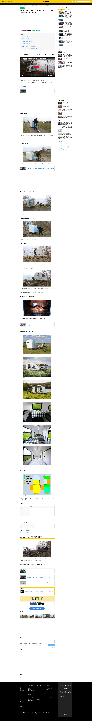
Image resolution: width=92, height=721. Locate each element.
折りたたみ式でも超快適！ (27, 41)
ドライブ (38, 688)
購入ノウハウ (30, 688)
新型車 (63, 149)
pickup (63, 151)
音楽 (20, 701)
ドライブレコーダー (48, 687)
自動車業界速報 (22, 690)
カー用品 (39, 3)
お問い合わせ (45, 712)
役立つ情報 (29, 694)
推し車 (70, 149)
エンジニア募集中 (34, 713)
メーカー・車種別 (58, 3)
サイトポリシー (28, 712)
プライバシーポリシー (34, 712)
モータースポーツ (48, 3)
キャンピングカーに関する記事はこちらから (30, 48)
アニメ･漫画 (21, 700)
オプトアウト (40, 712)
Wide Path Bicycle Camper (24, 532)
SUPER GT (30, 699)
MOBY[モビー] (21, 5)
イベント (53, 3)
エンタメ (43, 3)
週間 (61, 9)
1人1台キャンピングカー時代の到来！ (29, 46)
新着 (20, 677)
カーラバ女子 (60, 143)
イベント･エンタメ (22, 689)
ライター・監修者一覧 (23, 713)
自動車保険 (29, 689)
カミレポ (38, 699)
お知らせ (49, 712)
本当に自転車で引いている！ (28, 38)
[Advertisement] (37, 21)
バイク (67, 147)
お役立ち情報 (30, 3)
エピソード (65, 145)
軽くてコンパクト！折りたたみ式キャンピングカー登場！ (32, 36)
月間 (68, 9)
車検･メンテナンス (31, 690)
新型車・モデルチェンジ (23, 687)
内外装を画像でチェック (27, 43)
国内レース (29, 701)
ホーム (22, 3)
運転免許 (29, 687)
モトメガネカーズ (66, 143)
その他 (63, 3)
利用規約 (53, 647)
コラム (59, 151)
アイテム (47, 689)
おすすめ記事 (60, 145)
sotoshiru (60, 149)
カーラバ (69, 145)
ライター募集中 (29, 713)
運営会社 (21, 712)
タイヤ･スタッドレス (49, 688)
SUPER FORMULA (31, 700)
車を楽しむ (34, 3)
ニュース (25, 3)
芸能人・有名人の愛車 (62, 147)
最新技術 (21, 688)
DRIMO (67, 149)
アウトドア (28, 5)
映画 (20, 699)
